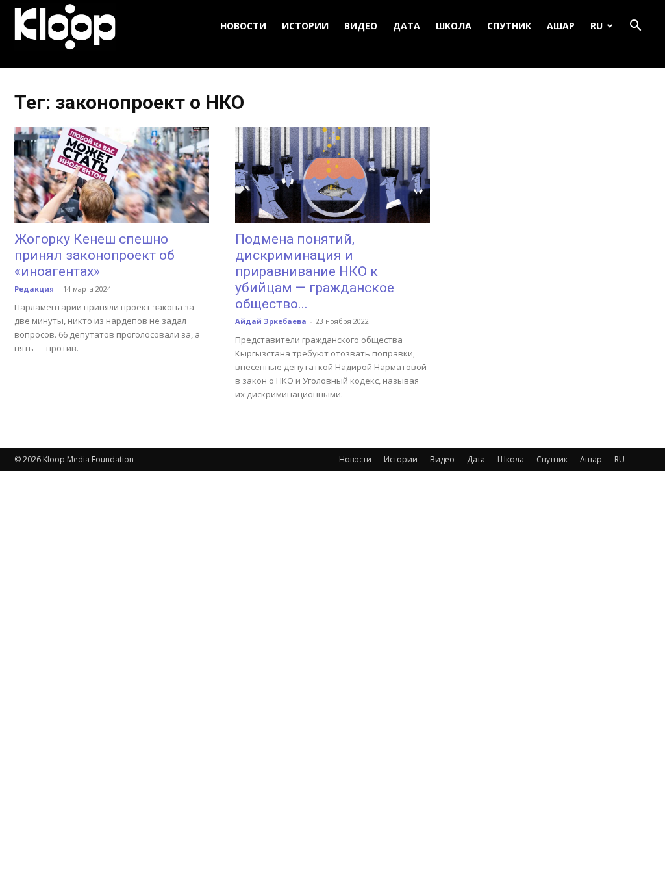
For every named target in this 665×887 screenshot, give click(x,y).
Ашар (561, 25)
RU (596, 25)
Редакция (34, 289)
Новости (243, 25)
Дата (406, 25)
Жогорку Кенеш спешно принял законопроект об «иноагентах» (94, 255)
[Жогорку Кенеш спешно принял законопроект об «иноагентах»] (111, 175)
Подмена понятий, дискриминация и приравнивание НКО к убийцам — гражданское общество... (314, 271)
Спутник (509, 25)
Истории (305, 25)
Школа (453, 25)
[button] (635, 26)
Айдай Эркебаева (271, 321)
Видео (360, 25)
